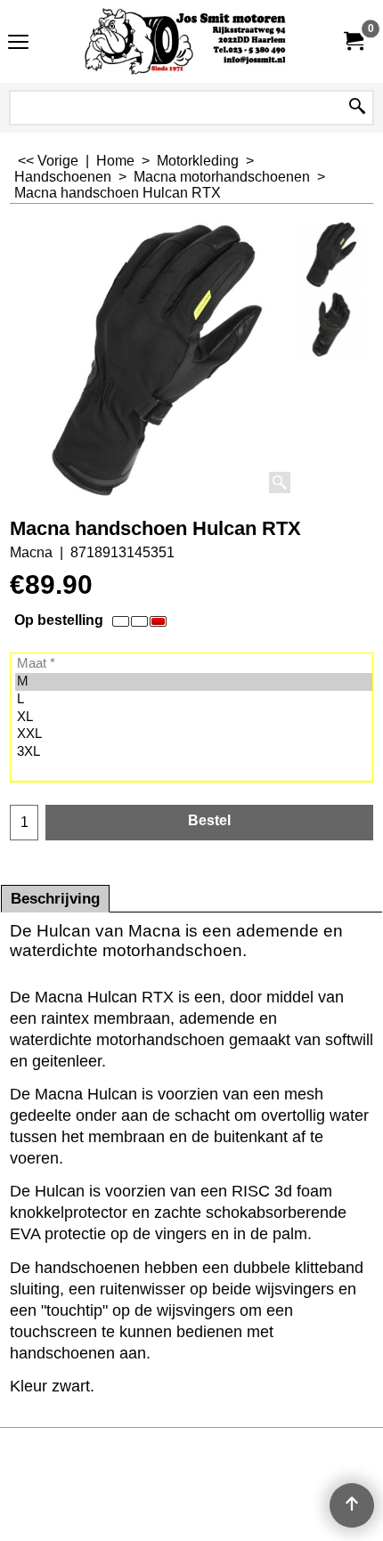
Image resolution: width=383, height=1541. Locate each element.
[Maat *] (193, 664)
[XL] (193, 717)
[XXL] (193, 734)
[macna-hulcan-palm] (331, 325)
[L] (193, 700)
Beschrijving (55, 898)
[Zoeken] (357, 108)
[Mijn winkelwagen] (352, 41)
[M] (193, 682)
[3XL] (193, 752)
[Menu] (18, 43)
